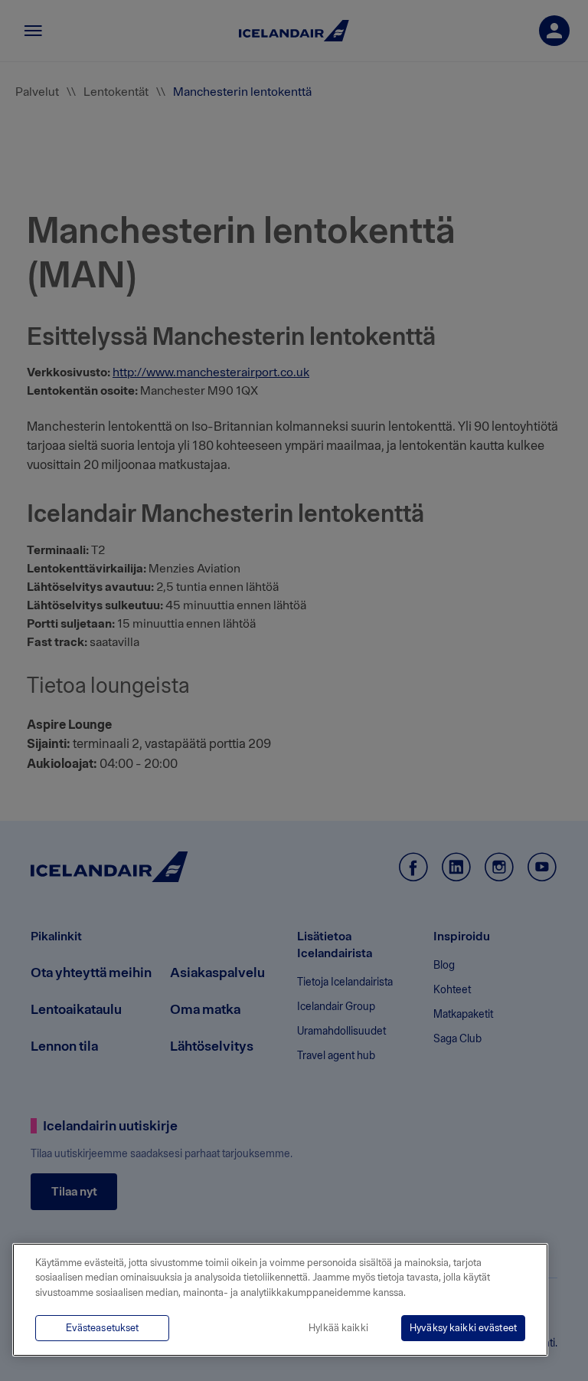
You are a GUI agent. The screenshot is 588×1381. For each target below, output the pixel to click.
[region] (280, 1299)
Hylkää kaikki (338, 1327)
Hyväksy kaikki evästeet (463, 1327)
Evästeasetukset (102, 1327)
